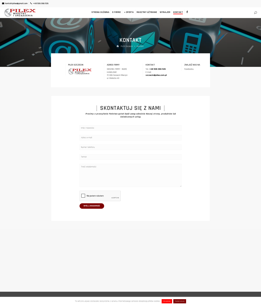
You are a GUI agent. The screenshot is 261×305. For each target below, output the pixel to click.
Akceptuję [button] (166, 301)
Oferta (130, 12)
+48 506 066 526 (40, 3)
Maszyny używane (147, 12)
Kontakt (178, 12)
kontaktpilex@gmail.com (16, 3)
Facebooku (189, 69)
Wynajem (165, 12)
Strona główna (100, 12)
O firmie (116, 12)
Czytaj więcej (179, 301)
